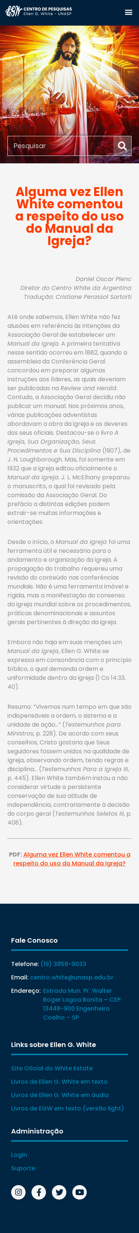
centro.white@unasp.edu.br (71, 977)
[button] (128, 12)
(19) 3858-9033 (63, 964)
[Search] (122, 146)
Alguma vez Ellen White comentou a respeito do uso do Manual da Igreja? (71, 859)
